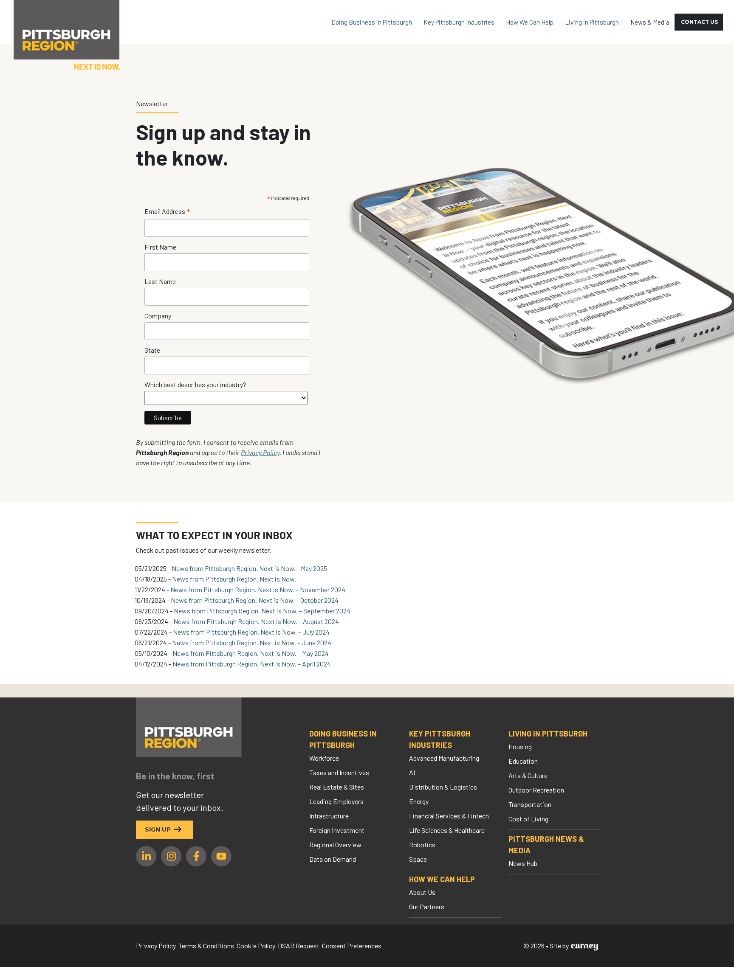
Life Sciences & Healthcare (447, 830)
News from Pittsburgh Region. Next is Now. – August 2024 (256, 621)
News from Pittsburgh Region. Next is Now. (234, 579)
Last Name (160, 281)
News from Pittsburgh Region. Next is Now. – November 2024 (257, 589)
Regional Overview (335, 845)
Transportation (529, 804)
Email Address (167, 212)
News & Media (649, 22)
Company (157, 316)
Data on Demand (332, 859)
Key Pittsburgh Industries (458, 22)
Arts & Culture (528, 775)
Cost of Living (528, 819)
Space (418, 859)
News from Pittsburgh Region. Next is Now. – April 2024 (251, 664)
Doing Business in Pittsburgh (371, 22)
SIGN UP (158, 829)
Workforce (324, 758)
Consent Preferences (351, 946)
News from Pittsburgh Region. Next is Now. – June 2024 (251, 642)
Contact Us (699, 22)
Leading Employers (336, 801)
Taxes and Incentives (339, 772)
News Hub (522, 863)
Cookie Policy (256, 946)
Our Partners (426, 906)
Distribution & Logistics (443, 787)
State (152, 350)
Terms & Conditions (206, 946)
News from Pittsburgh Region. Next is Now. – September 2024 (262, 611)
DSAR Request (298, 946)
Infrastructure (329, 816)
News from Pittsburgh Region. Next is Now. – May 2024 (250, 653)
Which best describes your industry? (195, 384)
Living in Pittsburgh (592, 22)
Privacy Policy (260, 452)
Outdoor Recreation (536, 790)
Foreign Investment (336, 830)
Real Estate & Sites (336, 787)
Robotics (422, 845)
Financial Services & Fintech (449, 816)
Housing (520, 746)
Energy (419, 801)
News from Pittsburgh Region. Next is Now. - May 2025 (249, 568)
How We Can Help (529, 22)
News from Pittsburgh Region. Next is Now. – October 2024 (255, 600)
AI (412, 772)
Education (523, 761)
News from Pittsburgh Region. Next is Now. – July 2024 (251, 632)
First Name (160, 247)
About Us (422, 892)
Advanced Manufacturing (444, 758)
